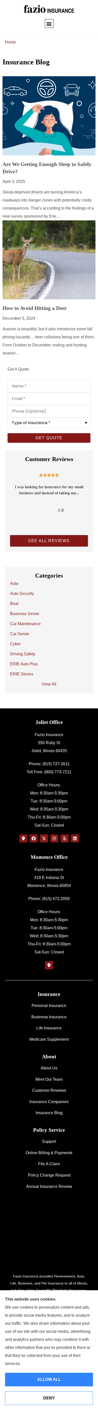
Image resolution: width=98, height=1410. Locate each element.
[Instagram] (54, 838)
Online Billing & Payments (49, 1153)
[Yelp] (65, 838)
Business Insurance (49, 1017)
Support (49, 1141)
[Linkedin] (75, 838)
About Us (49, 1068)
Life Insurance (49, 1028)
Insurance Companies (49, 1102)
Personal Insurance (49, 1005)
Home (10, 42)
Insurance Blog (49, 1113)
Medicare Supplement (49, 1039)
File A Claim (49, 1164)
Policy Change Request (49, 1175)
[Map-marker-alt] (23, 838)
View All (49, 684)
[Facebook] (34, 838)
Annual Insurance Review (49, 1186)
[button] (49, 23)
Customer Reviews (49, 1090)
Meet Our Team (49, 1079)
